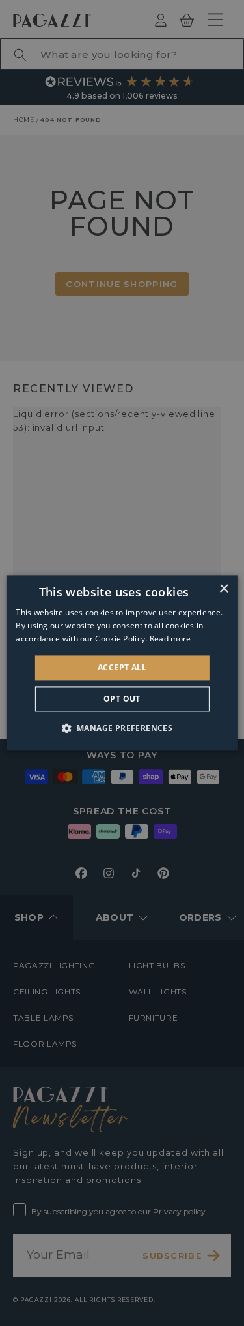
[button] (122, 728)
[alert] (122, 663)
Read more (170, 638)
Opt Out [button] (122, 699)
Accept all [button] (122, 667)
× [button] (223, 589)
